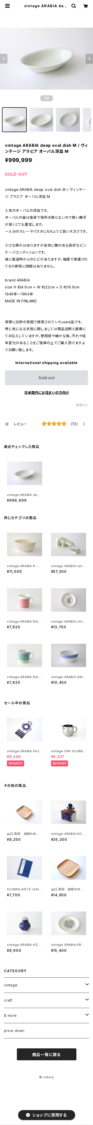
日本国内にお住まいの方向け (46, 392)
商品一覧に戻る (46, 1054)
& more (10, 1015)
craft (8, 1000)
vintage (11, 985)
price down (14, 1030)
